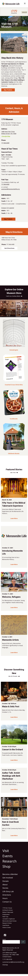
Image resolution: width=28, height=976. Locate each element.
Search (4, 939)
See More (13, 473)
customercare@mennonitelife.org (13, 962)
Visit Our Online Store (13, 296)
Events (7, 856)
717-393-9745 (8, 959)
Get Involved (7, 877)
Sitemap (5, 965)
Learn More (14, 518)
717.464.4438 (5, 143)
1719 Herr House (7, 908)
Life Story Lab (8, 891)
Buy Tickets (8, 90)
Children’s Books (13, 453)
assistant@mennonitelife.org (10, 189)
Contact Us (7, 901)
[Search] (23, 942)
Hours (4, 898)
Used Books (5, 925)
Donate (5, 881)
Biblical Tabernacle (7, 912)
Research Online (7, 923)
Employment (5, 914)
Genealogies (13, 350)
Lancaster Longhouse (8, 919)
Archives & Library (7, 910)
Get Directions (9, 248)
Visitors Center (6, 927)
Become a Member (10, 874)
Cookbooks (14, 418)
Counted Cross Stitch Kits (14, 384)
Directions (6, 895)
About (5, 884)
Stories (5, 888)
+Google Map (5, 136)
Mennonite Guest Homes (9, 921)
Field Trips (5, 916)
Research (9, 861)
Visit (5, 850)
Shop (6, 866)
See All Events (12, 676)
